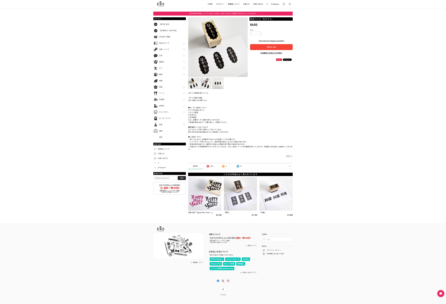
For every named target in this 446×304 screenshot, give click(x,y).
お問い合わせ (258, 4)
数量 (251, 30)
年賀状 (161, 106)
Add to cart (271, 47)
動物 (160, 74)
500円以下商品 (164, 37)
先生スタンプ (164, 43)
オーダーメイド (165, 118)
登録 (181, 178)
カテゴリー (220, 4)
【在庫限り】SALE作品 (168, 30)
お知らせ (246, 4)
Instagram (275, 4)
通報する (289, 156)
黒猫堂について (233, 4)
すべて (195, 166)
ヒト (160, 68)
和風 (160, 87)
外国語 (161, 99)
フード (161, 93)
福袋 (160, 131)
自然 (160, 137)
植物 (160, 81)
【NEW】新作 (164, 24)
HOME (210, 4)
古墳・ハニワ (164, 49)
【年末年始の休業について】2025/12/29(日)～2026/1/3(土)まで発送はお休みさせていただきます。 (223, 13)
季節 (160, 125)
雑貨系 (161, 62)
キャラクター (164, 112)
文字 (160, 56)
